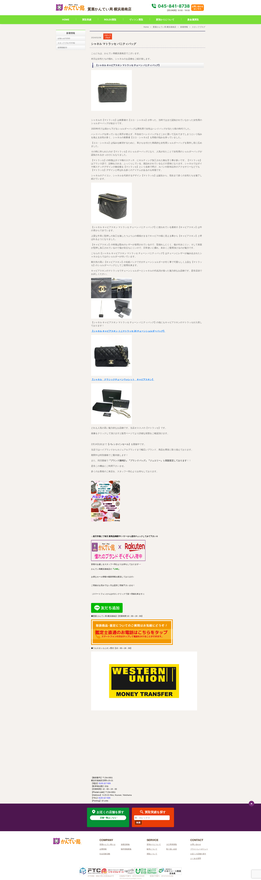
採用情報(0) (62, 47)
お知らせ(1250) (64, 38)
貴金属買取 (193, 19)
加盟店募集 (125, 844)
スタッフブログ (198, 27)
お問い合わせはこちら (197, 7)
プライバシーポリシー (199, 849)
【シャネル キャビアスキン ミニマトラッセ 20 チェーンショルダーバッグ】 (128, 331)
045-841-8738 (173, 6)
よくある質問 (195, 858)
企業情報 (103, 849)
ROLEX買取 (110, 19)
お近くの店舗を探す (198, 854)
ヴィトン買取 (136, 19)
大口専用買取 (171, 844)
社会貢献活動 (105, 854)
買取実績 (86, 19)
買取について (152, 854)
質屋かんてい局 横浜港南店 (164, 27)
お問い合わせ (195, 844)
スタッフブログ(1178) (66, 43)
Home (146, 27)
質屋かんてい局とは (107, 844)
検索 (138, 822)
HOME (65, 19)
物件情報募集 (126, 849)
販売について (152, 849)
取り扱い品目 (171, 849)
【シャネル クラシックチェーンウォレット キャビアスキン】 (122, 379)
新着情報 (184, 27)
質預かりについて (165, 19)
